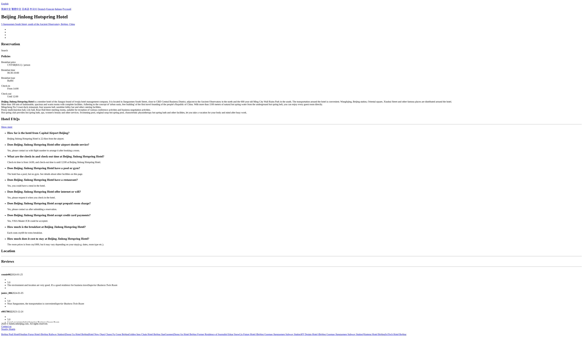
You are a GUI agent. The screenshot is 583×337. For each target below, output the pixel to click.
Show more (6, 127)
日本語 (25, 9)
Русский (67, 9)
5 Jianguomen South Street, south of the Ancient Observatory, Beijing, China (38, 24)
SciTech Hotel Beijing (395, 334)
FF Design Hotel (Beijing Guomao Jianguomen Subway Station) (332, 334)
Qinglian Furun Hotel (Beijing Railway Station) (42, 334)
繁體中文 (16, 9)
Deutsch (42, 9)
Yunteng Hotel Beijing (374, 334)
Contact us (6, 326)
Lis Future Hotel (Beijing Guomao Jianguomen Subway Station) (270, 334)
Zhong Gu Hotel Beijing (76, 334)
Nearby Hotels (8, 329)
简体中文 (6, 9)
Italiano (58, 9)
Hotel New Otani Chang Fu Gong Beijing (108, 334)
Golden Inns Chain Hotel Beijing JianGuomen (151, 334)
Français (50, 9)
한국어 (33, 9)
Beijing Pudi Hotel (10, 334)
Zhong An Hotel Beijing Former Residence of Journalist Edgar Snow (206, 334)
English (5, 3)
